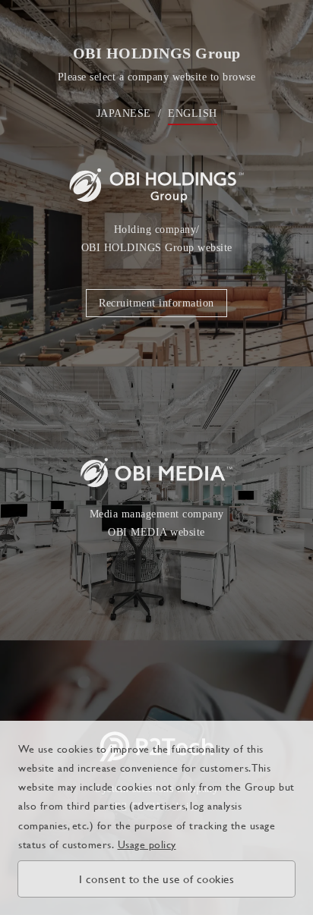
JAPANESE (123, 113)
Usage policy (147, 844)
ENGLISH (192, 113)
